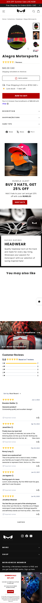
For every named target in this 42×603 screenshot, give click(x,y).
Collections (11, 19)
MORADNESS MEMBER (14, 562)
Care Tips (7, 124)
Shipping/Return (11, 117)
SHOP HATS (20, 202)
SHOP (5, 554)
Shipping (5, 72)
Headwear (19, 19)
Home (4, 19)
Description (8, 111)
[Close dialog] (41, 573)
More (5, 547)
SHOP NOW (10, 591)
